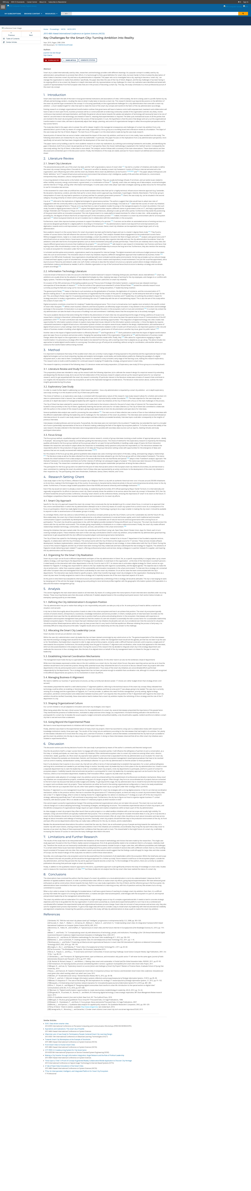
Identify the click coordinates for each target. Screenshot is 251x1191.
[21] (100, 332)
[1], (124, 166)
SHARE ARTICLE (70, 60)
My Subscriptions (13, 14)
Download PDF (53, 60)
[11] (112, 215)
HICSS (63, 29)
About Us (42, 2)
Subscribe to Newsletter (57, 2)
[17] (76, 285)
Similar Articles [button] (11, 42)
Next (31, 35)
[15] (95, 243)
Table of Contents (13, 39)
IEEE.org (6, 2)
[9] (122, 195)
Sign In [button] (245, 2)
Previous (11, 35)
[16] (161, 254)
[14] (149, 231)
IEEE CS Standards (18, 2)
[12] (52, 217)
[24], (93, 450)
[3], (129, 171)
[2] (83, 169)
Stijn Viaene (48, 55)
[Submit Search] (243, 13)
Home (46, 29)
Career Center (32, 2)
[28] (125, 526)
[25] (96, 450)
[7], (156, 274)
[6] (138, 171)
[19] (63, 306)
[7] (87, 176)
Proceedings (54, 29)
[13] (112, 221)
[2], (82, 868)
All (66, 14)
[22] (117, 332)
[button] (239, 2)
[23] (127, 398)
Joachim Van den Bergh (52, 53)
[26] (128, 458)
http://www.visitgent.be (89, 1007)
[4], (131, 171)
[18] (132, 285)
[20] (58, 319)
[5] (133, 171)
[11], (79, 208)
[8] (110, 182)
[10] (52, 201)
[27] (139, 485)
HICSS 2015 (71, 29)
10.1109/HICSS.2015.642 (64, 45)
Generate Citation (88, 60)
